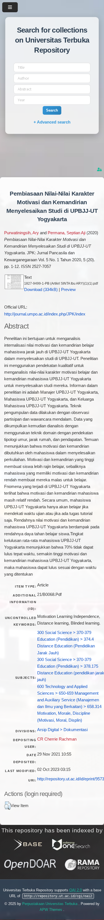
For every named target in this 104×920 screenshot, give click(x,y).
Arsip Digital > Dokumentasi (62, 729)
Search (52, 110)
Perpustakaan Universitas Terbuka (50, 904)
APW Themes (51, 909)
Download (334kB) (41, 289)
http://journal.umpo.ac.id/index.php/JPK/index (44, 314)
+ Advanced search (52, 122)
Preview (68, 289)
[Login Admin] (100, 169)
